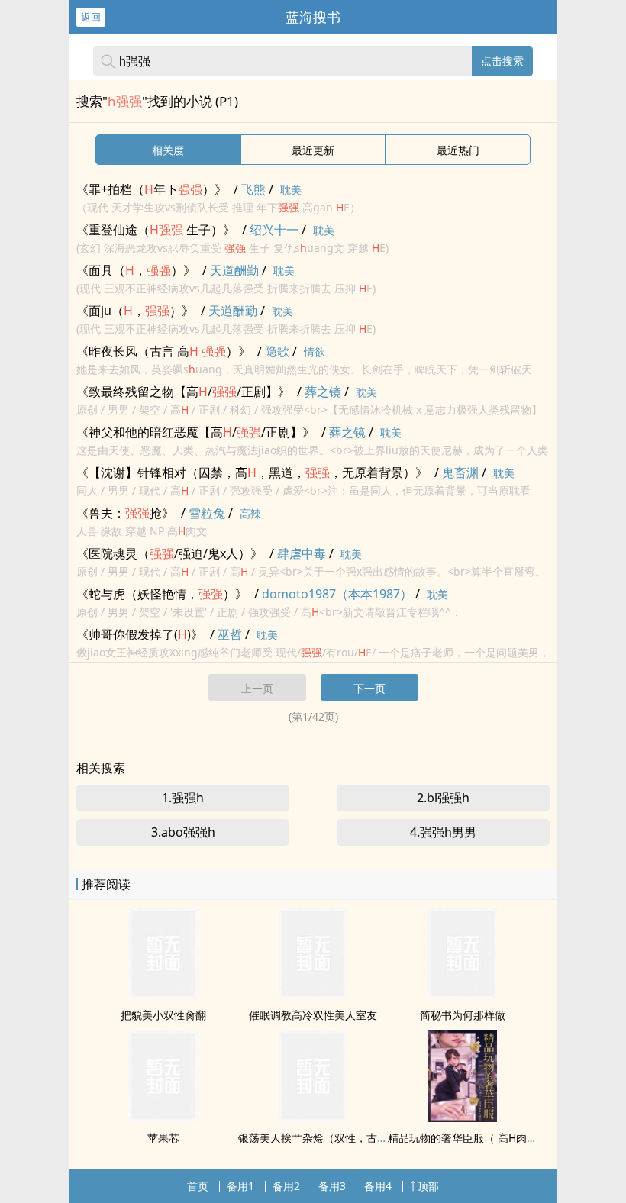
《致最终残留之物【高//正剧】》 (183, 391)
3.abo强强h (183, 832)
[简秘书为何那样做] (462, 994)
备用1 (240, 1186)
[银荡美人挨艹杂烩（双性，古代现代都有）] (313, 1117)
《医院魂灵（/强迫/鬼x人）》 (169, 553)
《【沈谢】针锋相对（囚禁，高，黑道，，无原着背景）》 (252, 472)
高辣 (250, 513)
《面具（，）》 (135, 270)
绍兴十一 (274, 229)
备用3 (332, 1186)
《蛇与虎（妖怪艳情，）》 (161, 593)
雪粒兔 (207, 513)
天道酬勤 (234, 270)
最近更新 (313, 150)
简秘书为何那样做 (462, 1015)
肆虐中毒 (301, 553)
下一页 (369, 688)
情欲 (314, 351)
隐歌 (277, 351)
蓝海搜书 (313, 17)
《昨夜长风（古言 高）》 (163, 351)
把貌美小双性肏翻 (163, 1015)
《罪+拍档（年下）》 (151, 189)
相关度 (168, 150)
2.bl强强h (443, 797)
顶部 (428, 1186)
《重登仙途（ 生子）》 (155, 229)
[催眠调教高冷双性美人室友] (313, 994)
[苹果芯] (163, 1117)
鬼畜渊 (460, 472)
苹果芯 (163, 1137)
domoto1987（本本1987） (337, 593)
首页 (197, 1186)
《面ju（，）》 (135, 310)
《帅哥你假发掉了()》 (139, 634)
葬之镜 (323, 391)
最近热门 (458, 150)
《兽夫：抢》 (125, 513)
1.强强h (183, 797)
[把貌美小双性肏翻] (163, 994)
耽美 (291, 189)
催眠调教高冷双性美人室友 (313, 1015)
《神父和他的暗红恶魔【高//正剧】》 (195, 432)
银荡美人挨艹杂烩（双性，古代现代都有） (339, 1137)
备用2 (286, 1186)
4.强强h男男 (443, 832)
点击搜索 (502, 60)
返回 (91, 17)
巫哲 (230, 634)
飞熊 (253, 189)
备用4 (378, 1186)
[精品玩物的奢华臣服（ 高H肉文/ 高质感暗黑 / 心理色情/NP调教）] (462, 1117)
